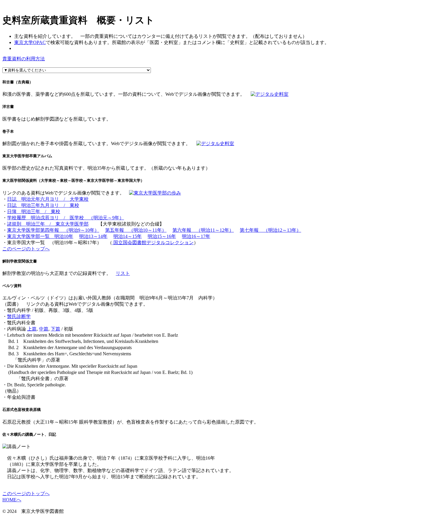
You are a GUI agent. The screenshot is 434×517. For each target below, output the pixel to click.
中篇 (43, 328)
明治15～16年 (162, 236)
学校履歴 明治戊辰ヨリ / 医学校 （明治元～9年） (65, 217)
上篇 (32, 328)
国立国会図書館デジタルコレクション (153, 242)
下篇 (55, 328)
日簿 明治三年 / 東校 (33, 211)
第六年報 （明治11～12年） (203, 230)
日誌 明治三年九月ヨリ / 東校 (43, 205)
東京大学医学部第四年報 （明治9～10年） (53, 230)
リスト (123, 273)
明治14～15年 (127, 236)
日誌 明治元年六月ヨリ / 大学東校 (48, 199)
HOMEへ (11, 499)
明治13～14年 (93, 236)
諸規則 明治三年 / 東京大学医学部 (48, 223)
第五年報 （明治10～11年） (136, 230)
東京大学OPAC (30, 42)
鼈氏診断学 (19, 316)
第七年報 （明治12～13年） (270, 230)
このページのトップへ (26, 248)
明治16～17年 (196, 236)
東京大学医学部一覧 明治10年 (40, 236)
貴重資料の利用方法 (23, 58)
